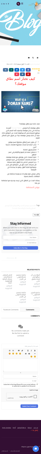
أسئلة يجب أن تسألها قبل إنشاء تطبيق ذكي (35, 278)
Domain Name (16, 127)
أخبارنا (14, 427)
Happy (20, 353)
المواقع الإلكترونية (11, 205)
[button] (33, 58)
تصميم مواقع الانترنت (27, 205)
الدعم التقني (4, 450)
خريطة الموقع (21, 427)
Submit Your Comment (29, 406)
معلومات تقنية (6, 427)
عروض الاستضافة (33, 187)
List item (35, 353)
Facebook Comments (11, 309)
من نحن (35, 427)
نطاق (32, 208)
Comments (30, 309)
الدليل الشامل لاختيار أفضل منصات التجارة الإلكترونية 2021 (7, 278)
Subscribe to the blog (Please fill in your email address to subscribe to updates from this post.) (19, 385)
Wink (31, 356)
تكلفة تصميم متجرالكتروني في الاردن (21, 276)
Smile (16, 353)
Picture (19, 350)
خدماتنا (30, 427)
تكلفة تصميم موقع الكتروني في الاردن (20, 294)
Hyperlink (22, 350)
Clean (26, 353)
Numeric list (10, 350)
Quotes (29, 353)
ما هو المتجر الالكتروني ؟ (35, 293)
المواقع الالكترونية (35, 64)
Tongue (10, 353)
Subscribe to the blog (20, 248)
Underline (28, 350)
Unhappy (35, 356)
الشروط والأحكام (15, 450)
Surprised (13, 353)
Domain (26, 208)
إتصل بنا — (34, 430)
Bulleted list (13, 350)
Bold (35, 350)
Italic (31, 350)
